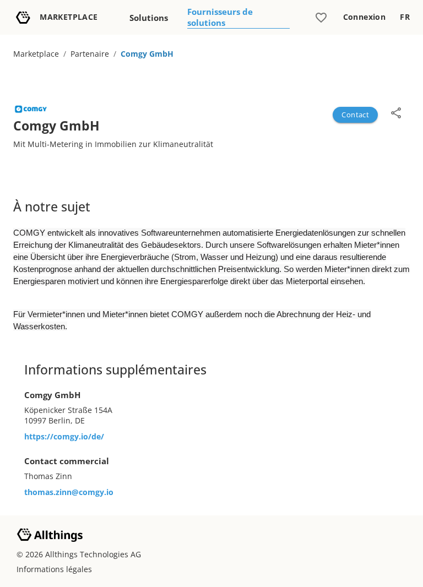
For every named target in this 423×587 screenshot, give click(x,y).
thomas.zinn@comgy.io (68, 492)
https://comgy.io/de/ (64, 436)
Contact (355, 114)
